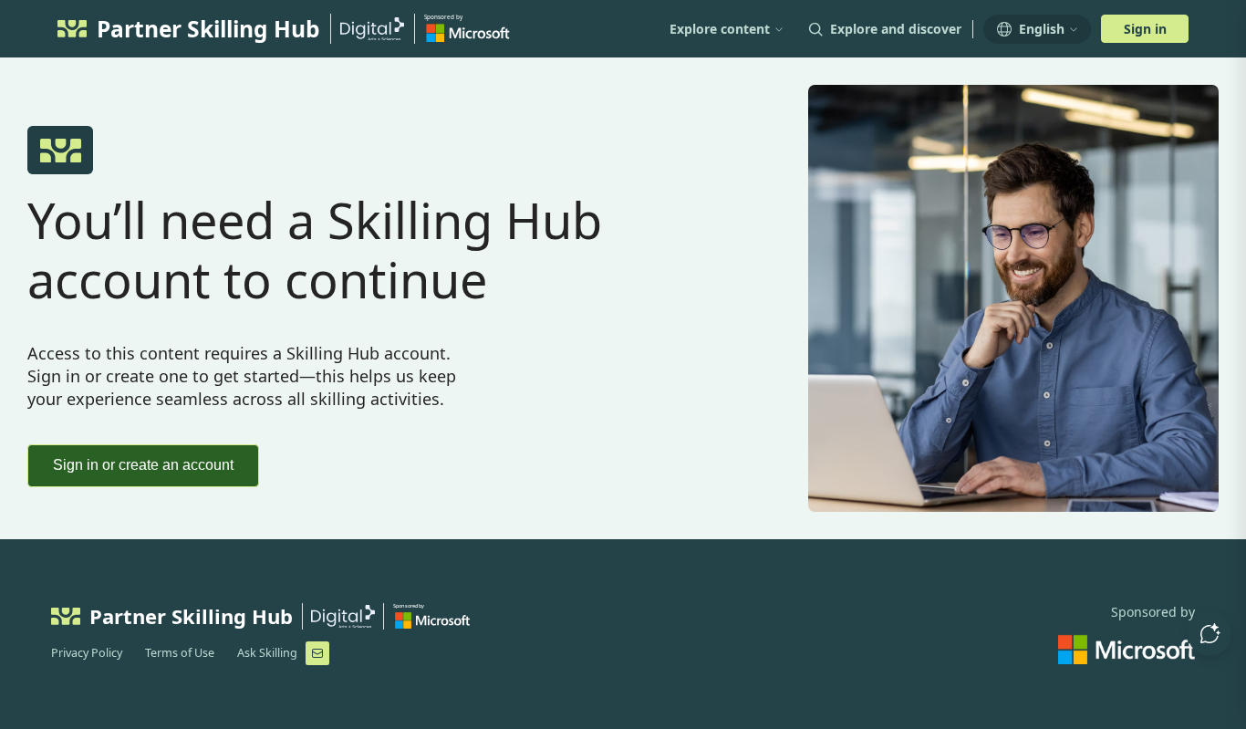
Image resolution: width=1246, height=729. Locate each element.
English (1041, 28)
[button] (1209, 634)
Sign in (1145, 28)
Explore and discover (895, 28)
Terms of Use (179, 653)
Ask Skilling (267, 653)
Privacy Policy (86, 653)
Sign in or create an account (143, 465)
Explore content (720, 28)
